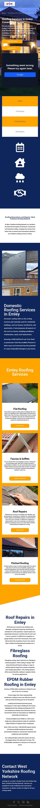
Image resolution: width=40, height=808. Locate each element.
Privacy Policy (12, 805)
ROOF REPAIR (20, 530)
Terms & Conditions (25, 805)
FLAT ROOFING (20, 425)
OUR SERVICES (11, 48)
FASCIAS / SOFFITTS (20, 478)
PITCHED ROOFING (20, 580)
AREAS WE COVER (12, 41)
